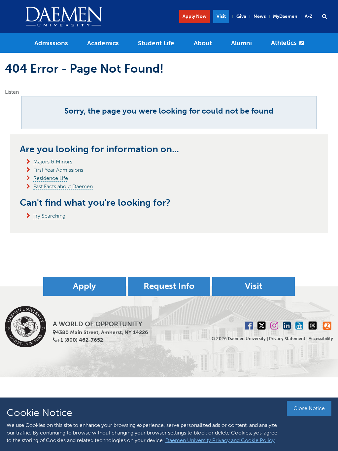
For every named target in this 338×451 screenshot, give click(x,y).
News (260, 16)
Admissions (51, 43)
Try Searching (49, 216)
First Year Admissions (58, 170)
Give (241, 16)
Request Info (169, 286)
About (203, 43)
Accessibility (321, 338)
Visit (221, 16)
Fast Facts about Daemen (63, 186)
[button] (324, 16)
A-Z (309, 16)
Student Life (156, 43)
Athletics (284, 43)
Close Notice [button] (309, 408)
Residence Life (50, 178)
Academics (103, 43)
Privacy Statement (287, 338)
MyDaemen (285, 16)
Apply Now (195, 16)
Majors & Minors (52, 161)
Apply (84, 286)
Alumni (241, 43)
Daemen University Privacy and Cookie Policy (220, 440)
